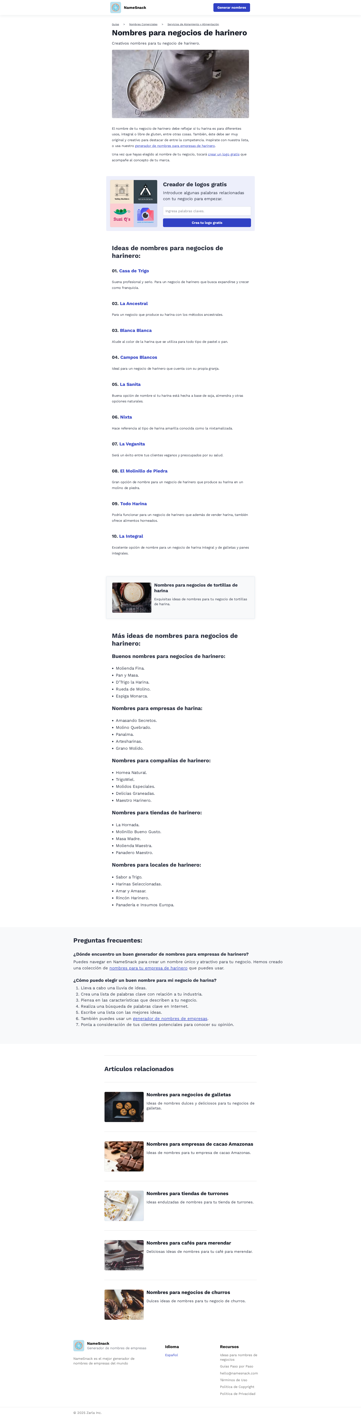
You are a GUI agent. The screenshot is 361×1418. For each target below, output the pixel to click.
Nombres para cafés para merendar (188, 1243)
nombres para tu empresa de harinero (148, 968)
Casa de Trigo (134, 270)
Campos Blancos (138, 357)
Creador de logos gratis (195, 184)
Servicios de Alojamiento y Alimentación (193, 24)
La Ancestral (134, 303)
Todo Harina (133, 503)
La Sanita (130, 384)
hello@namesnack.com (239, 1373)
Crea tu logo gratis (207, 223)
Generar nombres (231, 7)
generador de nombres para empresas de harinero (175, 146)
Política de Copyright (237, 1387)
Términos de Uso (233, 1380)
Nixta (126, 417)
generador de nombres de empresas (170, 1018)
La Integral (131, 536)
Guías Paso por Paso (236, 1366)
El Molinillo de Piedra (144, 471)
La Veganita (132, 444)
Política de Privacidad (237, 1394)
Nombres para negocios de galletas (188, 1094)
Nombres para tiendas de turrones (187, 1193)
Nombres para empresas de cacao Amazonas (199, 1144)
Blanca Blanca (136, 330)
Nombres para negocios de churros (188, 1292)
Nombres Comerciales (143, 24)
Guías (115, 24)
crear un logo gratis (223, 154)
